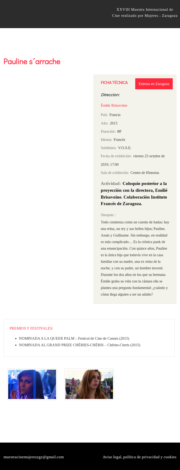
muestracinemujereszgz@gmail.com (34, 457)
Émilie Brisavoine (114, 105)
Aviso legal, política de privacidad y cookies (139, 457)
